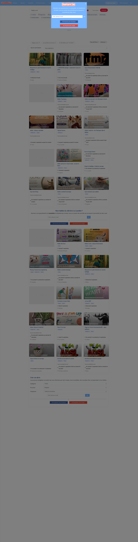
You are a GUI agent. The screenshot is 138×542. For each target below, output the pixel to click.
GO (84, 16)
